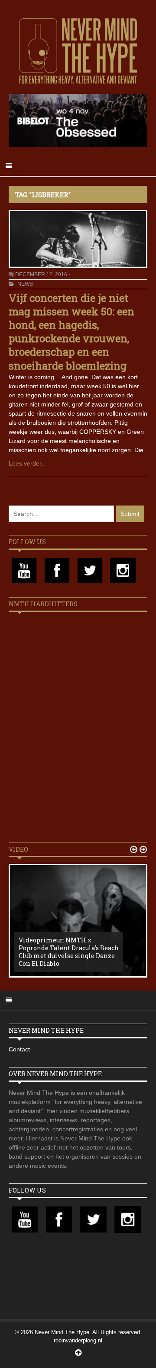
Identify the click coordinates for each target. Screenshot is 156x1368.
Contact (19, 1049)
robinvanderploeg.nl (78, 1340)
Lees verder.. (27, 463)
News (25, 284)
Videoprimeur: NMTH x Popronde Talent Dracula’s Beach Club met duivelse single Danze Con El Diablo (69, 952)
